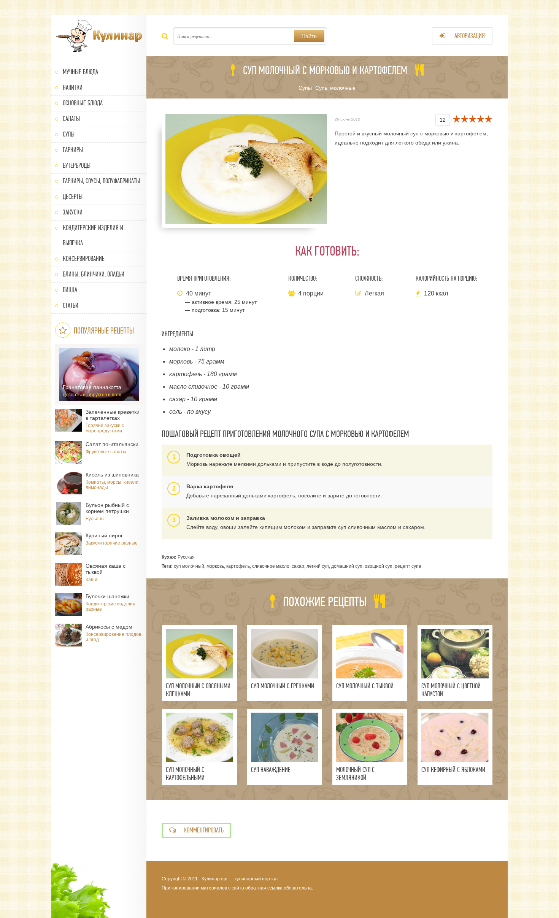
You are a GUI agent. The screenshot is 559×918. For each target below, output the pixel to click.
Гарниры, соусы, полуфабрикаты (101, 181)
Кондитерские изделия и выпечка (93, 235)
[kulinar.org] (98, 36)
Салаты (71, 119)
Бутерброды (77, 166)
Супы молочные (335, 88)
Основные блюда (83, 103)
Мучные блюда (80, 72)
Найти (309, 36)
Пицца (70, 290)
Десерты (73, 197)
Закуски (73, 212)
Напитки (73, 88)
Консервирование (84, 259)
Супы (69, 134)
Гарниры (73, 150)
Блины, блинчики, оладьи (93, 274)
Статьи (70, 306)
